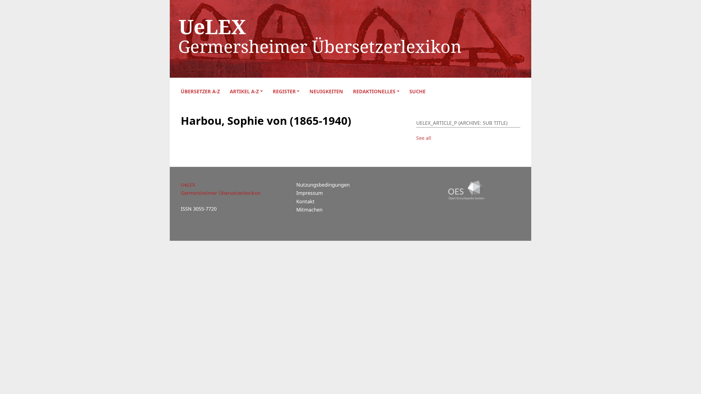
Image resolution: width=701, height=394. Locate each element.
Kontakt (305, 201)
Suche (417, 91)
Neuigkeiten (326, 91)
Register (284, 91)
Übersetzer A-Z (200, 91)
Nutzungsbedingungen (323, 184)
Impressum (309, 193)
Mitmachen (309, 209)
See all (423, 138)
